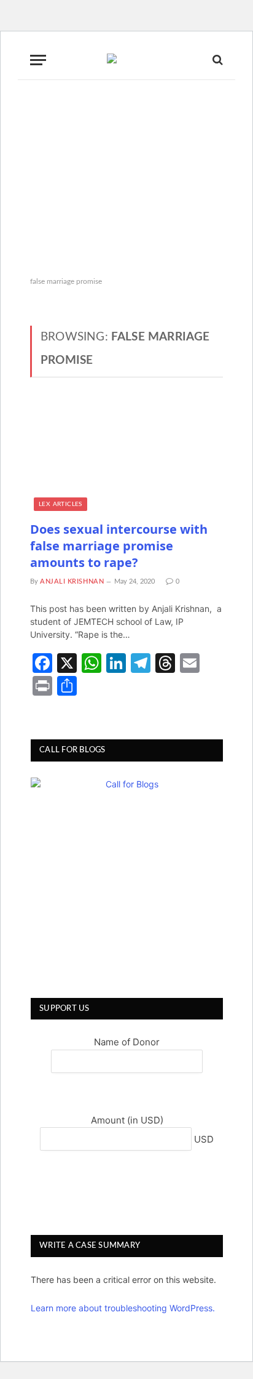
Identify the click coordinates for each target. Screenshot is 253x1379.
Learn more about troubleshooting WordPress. (123, 1308)
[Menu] (38, 60)
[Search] (216, 60)
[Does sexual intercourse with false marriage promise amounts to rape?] (126, 456)
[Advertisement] (126, 178)
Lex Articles (60, 504)
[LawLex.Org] (126, 59)
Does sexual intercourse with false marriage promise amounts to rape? (119, 546)
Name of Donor (127, 1042)
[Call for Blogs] (127, 874)
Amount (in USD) (127, 1120)
